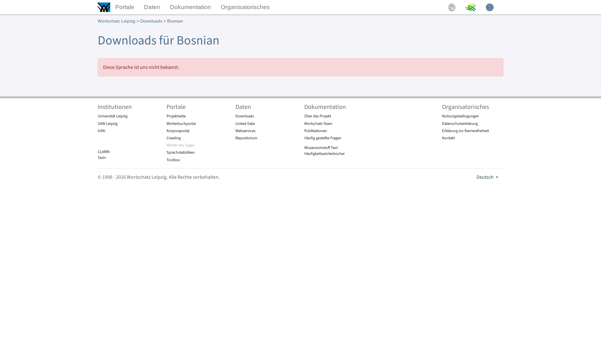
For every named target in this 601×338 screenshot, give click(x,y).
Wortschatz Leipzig (116, 20)
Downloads (151, 20)
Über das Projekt (317, 116)
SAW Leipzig (107, 123)
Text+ (102, 158)
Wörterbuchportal (181, 123)
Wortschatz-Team (318, 123)
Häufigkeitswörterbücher (324, 153)
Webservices (245, 131)
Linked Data (245, 123)
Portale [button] (124, 7)
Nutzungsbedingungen (460, 116)
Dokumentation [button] (190, 7)
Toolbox (173, 160)
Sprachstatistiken (181, 152)
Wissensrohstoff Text (321, 148)
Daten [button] (152, 7)
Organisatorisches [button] (245, 7)
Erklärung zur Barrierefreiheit (465, 131)
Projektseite (176, 116)
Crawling (174, 138)
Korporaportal (178, 131)
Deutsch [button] (485, 177)
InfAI (101, 131)
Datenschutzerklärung (460, 123)
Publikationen (315, 131)
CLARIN (104, 152)
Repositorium (246, 138)
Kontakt (448, 138)
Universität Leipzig (112, 116)
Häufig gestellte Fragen (322, 138)
